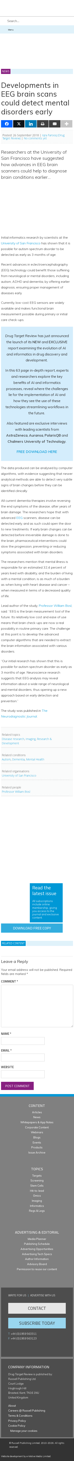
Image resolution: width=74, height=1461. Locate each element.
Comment (9, 981)
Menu (11, 29)
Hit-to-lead (37, 1190)
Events (37, 1142)
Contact (37, 1308)
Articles (37, 1112)
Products (37, 1147)
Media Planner (37, 1239)
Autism (6, 759)
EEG (19, 518)
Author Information (37, 1259)
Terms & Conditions (20, 1415)
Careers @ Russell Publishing (26, 1410)
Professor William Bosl (55, 606)
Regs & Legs (37, 1210)
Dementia (18, 759)
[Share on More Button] (66, 123)
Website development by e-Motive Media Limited (26, 1456)
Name (6, 1034)
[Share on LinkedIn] (31, 123)
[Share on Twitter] (19, 123)
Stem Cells (37, 1185)
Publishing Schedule (37, 1243)
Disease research (13, 739)
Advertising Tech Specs (37, 1254)
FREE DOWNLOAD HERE (37, 451)
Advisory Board (37, 1264)
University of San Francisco (20, 243)
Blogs (36, 1137)
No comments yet (35, 138)
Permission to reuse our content (37, 1269)
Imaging (31, 739)
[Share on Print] (43, 123)
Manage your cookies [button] (23, 1430)
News (36, 1117)
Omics (37, 1195)
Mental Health (35, 759)
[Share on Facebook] (7, 123)
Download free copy (32, 928)
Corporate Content (37, 1127)
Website (7, 1067)
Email (6, 1051)
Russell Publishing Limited (26, 1443)
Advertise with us (42, 1295)
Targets (37, 1175)
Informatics (37, 1205)
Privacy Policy (17, 1420)
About (12, 1405)
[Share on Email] (54, 123)
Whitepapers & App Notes (36, 1122)
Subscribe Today (37, 1323)
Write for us (17, 1295)
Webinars (37, 1132)
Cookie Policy (16, 1425)
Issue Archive (36, 1152)
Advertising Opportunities (37, 1249)
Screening (37, 1180)
